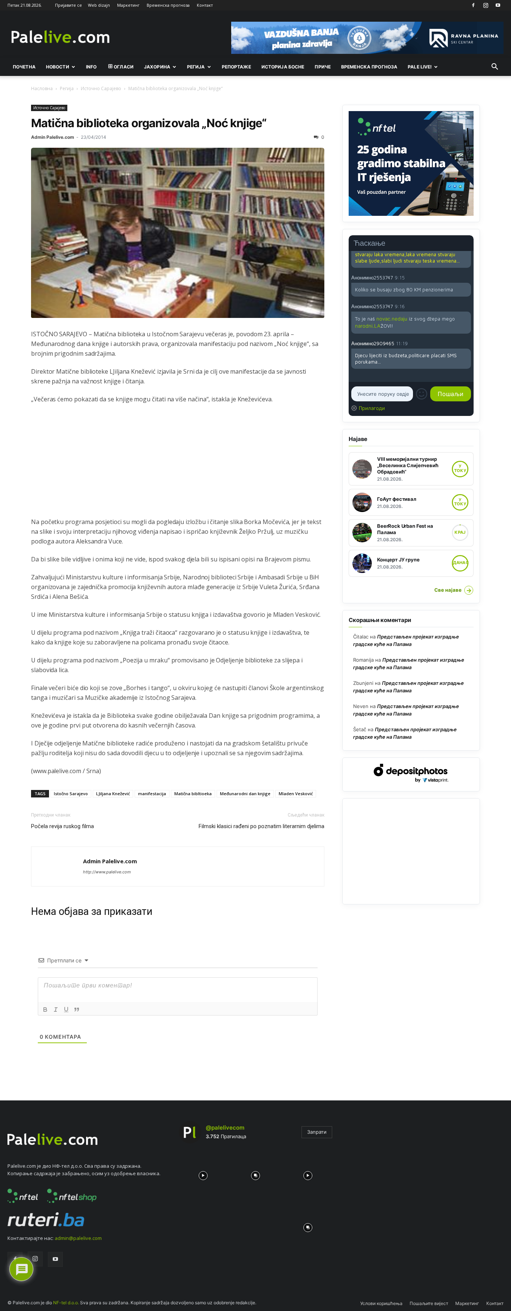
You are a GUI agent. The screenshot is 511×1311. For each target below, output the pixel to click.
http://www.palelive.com (107, 871)
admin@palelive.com (78, 1238)
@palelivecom (225, 1127)
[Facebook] (473, 5)
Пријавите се (68, 5)
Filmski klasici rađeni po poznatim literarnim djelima (261, 826)
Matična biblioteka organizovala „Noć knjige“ (148, 123)
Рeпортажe (236, 67)
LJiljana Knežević (113, 793)
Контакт (205, 5)
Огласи (124, 67)
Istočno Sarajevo (71, 793)
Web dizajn (99, 5)
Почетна (24, 67)
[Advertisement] (177, 464)
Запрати (317, 1132)
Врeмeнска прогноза (369, 67)
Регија (67, 88)
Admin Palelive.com (52, 137)
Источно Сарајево (101, 88)
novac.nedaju (391, 319)
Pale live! (420, 67)
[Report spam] (467, 277)
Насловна (42, 88)
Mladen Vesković (296, 793)
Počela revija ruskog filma (62, 826)
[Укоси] (56, 1009)
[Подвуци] (66, 1009)
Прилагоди (372, 408)
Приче (323, 67)
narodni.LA (367, 326)
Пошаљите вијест (429, 1303)
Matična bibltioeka (193, 793)
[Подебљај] (45, 1009)
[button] (495, 67)
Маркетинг (128, 5)
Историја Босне (283, 67)
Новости (57, 67)
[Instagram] (485, 5)
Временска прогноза (168, 5)
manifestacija (152, 793)
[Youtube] (498, 5)
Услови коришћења (381, 1303)
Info (91, 67)
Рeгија (196, 67)
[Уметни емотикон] (421, 393)
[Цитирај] (76, 1009)
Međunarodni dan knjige (245, 793)
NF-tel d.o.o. (66, 1302)
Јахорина (157, 67)
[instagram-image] (203, 1173)
